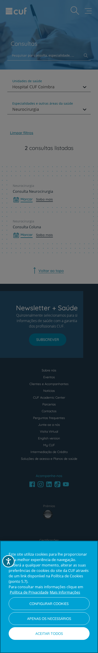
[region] (49, 597)
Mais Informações (65, 592)
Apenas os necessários (49, 618)
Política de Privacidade (29, 592)
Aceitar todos (49, 633)
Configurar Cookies (49, 603)
